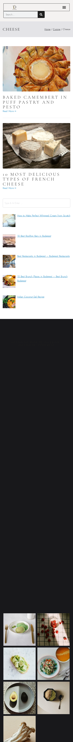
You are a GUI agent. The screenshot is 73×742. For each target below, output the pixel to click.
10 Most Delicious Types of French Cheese (31, 179)
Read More (8, 111)
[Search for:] (36, 203)
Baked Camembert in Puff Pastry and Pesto (35, 102)
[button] (64, 7)
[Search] (41, 14)
